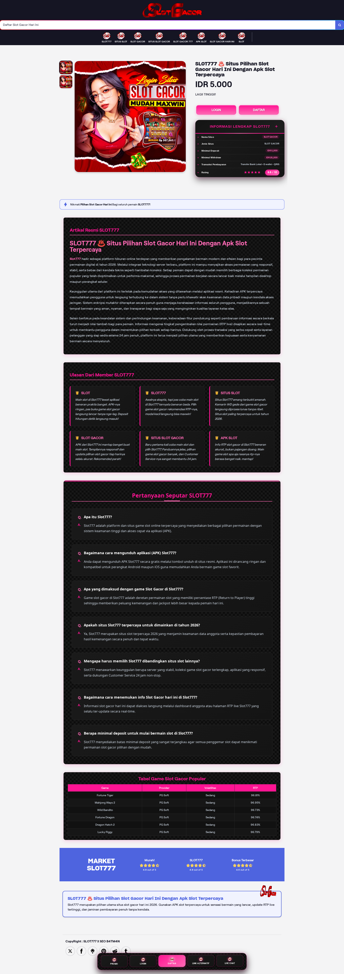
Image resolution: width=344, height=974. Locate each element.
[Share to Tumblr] (126, 951)
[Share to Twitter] (70, 951)
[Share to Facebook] (81, 951)
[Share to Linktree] (92, 951)
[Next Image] (182, 117)
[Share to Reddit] (115, 951)
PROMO (114, 963)
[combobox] (167, 24)
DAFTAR (259, 110)
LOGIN (216, 110)
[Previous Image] (78, 117)
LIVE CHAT (230, 963)
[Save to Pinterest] (103, 951)
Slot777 (75, 259)
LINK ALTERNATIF (201, 963)
